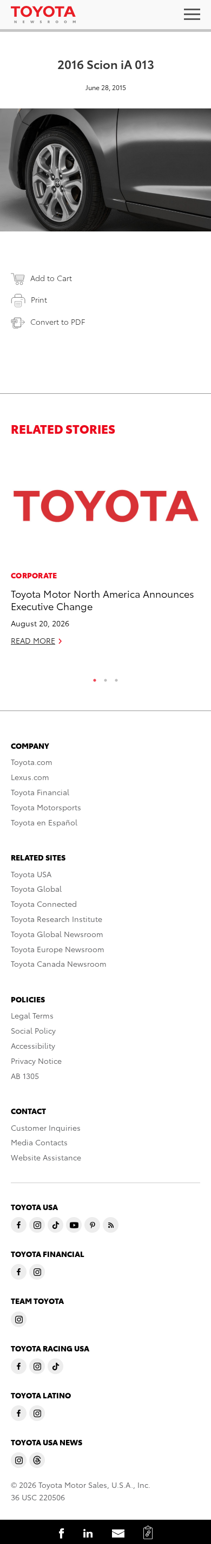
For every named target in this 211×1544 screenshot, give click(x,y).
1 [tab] (94, 677)
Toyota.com (31, 761)
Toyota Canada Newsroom (59, 963)
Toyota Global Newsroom (57, 933)
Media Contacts (39, 1142)
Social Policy (33, 1030)
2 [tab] (105, 677)
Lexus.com (30, 776)
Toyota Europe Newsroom (57, 949)
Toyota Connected (44, 903)
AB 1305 (25, 1075)
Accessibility (33, 1045)
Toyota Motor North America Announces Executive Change (102, 599)
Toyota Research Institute (56, 918)
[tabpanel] (105, 552)
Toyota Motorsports (46, 807)
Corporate (34, 575)
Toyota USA (31, 874)
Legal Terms (32, 1015)
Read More (33, 640)
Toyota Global (36, 888)
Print (39, 299)
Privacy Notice (36, 1060)
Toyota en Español (44, 822)
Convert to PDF (57, 321)
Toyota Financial (40, 792)
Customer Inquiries (46, 1127)
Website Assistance (46, 1157)
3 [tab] (116, 677)
